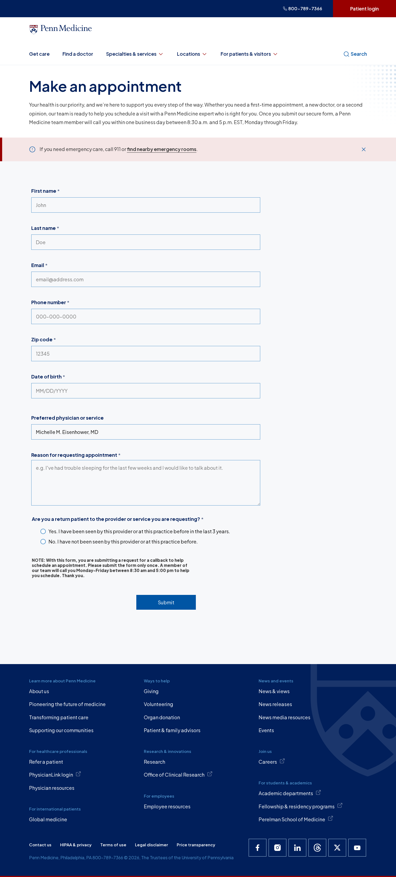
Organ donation (162, 717)
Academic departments (286, 793)
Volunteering (158, 704)
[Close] (363, 149)
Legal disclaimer (151, 844)
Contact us (40, 844)
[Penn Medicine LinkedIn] (297, 847)
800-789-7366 (305, 8)
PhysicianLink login (51, 774)
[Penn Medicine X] (337, 847)
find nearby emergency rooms (161, 149)
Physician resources (51, 788)
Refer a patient (46, 762)
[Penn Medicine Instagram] (277, 847)
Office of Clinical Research (174, 774)
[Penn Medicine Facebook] (257, 847)
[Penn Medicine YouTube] (357, 847)
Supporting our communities (61, 730)
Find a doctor (77, 54)
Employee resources (167, 806)
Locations (188, 54)
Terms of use (113, 844)
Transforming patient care (58, 717)
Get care (39, 54)
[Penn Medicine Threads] (317, 847)
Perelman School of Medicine (292, 819)
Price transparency (196, 844)
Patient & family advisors (172, 730)
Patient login (364, 8)
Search (359, 54)
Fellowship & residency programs (297, 806)
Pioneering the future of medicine (67, 704)
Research (154, 762)
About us (39, 691)
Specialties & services (131, 54)
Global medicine (48, 819)
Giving (151, 691)
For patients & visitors (246, 54)
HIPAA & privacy (76, 844)
